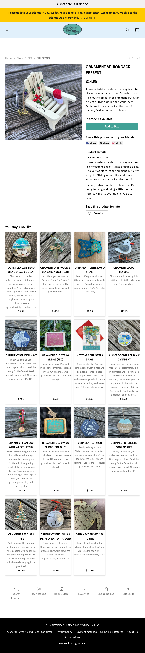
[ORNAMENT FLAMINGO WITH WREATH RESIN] (21, 422)
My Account (39, 594)
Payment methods (86, 632)
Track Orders (61, 594)
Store (20, 58)
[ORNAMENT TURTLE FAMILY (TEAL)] (89, 247)
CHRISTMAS (43, 58)
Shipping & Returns (111, 632)
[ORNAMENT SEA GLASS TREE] (21, 514)
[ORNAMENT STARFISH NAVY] (21, 335)
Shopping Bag (106, 594)
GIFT (30, 58)
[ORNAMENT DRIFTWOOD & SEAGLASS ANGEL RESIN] (55, 247)
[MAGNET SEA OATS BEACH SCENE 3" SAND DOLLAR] (21, 247)
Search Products (16, 596)
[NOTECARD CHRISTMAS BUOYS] (89, 335)
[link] (88, 18)
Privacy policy (64, 632)
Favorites (83, 594)
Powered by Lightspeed (72, 643)
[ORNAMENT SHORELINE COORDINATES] (124, 422)
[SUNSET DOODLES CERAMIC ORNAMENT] (124, 335)
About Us (132, 632)
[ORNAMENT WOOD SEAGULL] (124, 247)
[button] (72, 30)
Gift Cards (128, 594)
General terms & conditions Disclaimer (29, 632)
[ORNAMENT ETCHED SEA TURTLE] (89, 514)
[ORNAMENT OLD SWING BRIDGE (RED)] (55, 335)
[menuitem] (132, 58)
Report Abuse (72, 637)
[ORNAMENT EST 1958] (89, 422)
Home (8, 58)
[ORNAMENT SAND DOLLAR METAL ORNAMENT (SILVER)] (55, 514)
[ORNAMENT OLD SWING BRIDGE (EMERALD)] (55, 422)
